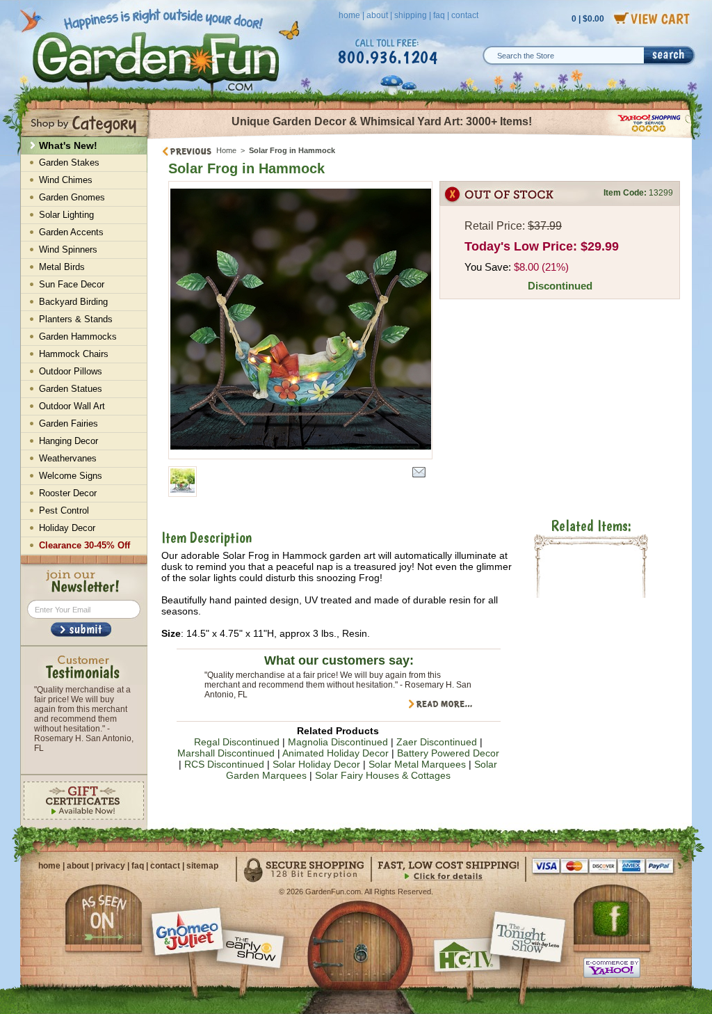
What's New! (68, 145)
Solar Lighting (66, 214)
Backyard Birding (73, 301)
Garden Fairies (68, 423)
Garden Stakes (69, 162)
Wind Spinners (68, 249)
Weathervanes (68, 458)
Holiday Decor (67, 528)
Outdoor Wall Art (72, 406)
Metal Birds (62, 267)
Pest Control (64, 510)
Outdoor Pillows (70, 371)
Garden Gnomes (72, 197)
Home (226, 150)
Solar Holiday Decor (316, 764)
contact (464, 15)
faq (439, 15)
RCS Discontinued (224, 764)
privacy (110, 866)
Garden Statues (70, 388)
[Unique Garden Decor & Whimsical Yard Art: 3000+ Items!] (420, 138)
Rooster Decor (68, 493)
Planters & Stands (76, 319)
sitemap (202, 866)
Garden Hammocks (78, 336)
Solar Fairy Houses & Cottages (383, 775)
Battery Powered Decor (448, 753)
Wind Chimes (65, 180)
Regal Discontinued (237, 741)
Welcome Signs (70, 475)
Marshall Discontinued (226, 753)
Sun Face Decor (71, 284)
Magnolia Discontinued (338, 741)
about (377, 15)
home (349, 15)
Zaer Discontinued (436, 741)
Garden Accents (71, 232)
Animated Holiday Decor (335, 753)
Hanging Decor (68, 441)
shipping (410, 15)
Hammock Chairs (73, 354)
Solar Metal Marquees (417, 764)
